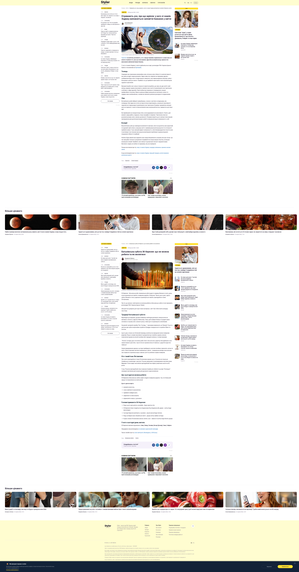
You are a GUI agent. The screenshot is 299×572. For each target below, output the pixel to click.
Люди (131, 2)
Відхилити (269, 566)
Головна (123, 8)
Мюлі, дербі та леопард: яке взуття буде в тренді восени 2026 (110, 285)
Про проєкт (159, 527)
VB (165, 167)
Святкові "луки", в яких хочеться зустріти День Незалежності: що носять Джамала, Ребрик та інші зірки (109, 70)
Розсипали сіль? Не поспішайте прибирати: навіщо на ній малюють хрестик (110, 24)
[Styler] (105, 3)
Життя (127, 8)
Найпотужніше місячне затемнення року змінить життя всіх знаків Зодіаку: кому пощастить (110, 95)
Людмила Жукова (9, 234)
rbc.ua (195, 2)
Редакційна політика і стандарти (177, 527)
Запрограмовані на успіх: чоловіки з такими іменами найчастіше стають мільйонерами (110, 292)
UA (188, 2)
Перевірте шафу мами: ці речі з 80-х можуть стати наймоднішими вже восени (110, 43)
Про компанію (159, 534)
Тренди (137, 2)
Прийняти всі (285, 566)
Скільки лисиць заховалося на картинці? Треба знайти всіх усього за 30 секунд (109, 310)
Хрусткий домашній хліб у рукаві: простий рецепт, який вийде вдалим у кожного (178, 232)
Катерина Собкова (229, 234)
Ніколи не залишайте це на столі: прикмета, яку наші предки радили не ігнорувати (110, 268)
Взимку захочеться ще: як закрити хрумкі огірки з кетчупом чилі (110, 78)
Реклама (158, 537)
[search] (185, 3)
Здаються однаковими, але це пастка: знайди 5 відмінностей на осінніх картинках (105, 232)
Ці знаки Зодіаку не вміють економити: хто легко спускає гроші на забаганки (109, 318)
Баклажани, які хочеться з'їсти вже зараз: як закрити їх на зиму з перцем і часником (110, 15)
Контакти (158, 530)
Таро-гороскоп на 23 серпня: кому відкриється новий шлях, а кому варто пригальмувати (110, 86)
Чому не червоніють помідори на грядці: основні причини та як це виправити (110, 52)
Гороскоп (124, 57)
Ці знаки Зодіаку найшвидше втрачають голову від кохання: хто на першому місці (110, 60)
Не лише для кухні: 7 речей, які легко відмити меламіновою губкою (109, 259)
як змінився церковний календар (148, 429)
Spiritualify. (139, 67)
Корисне (145, 2)
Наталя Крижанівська (83, 234)
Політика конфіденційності (176, 534)
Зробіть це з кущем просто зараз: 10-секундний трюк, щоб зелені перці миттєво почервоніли (110, 301)
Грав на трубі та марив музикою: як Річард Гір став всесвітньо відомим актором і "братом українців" (109, 34)
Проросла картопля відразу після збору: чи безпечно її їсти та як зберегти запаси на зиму (110, 327)
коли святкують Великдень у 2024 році (145, 432)
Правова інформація (174, 532)
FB (153, 167)
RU (191, 2)
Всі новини (110, 101)
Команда (158, 532)
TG (157, 167)
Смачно (152, 2)
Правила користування (175, 530)
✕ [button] (294, 563)
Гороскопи (161, 2)
